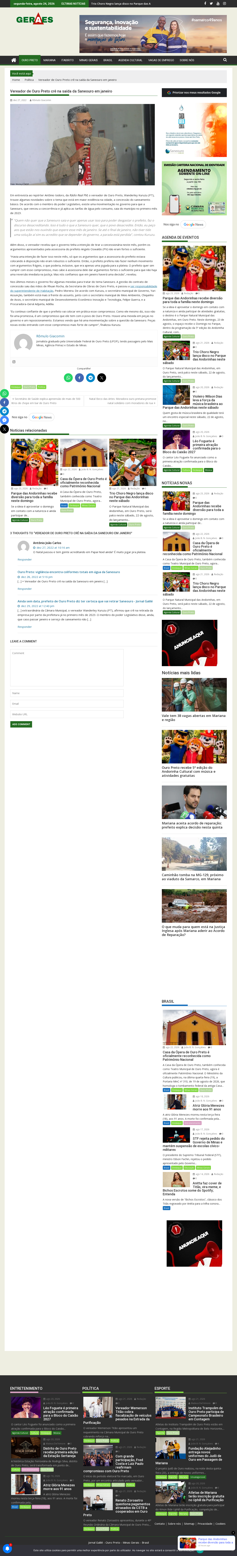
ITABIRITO (67, 60)
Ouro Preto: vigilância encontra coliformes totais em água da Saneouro (69, 572)
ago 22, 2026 (70, 469)
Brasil (64, 505)
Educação (189, 1167)
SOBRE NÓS (187, 60)
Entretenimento (193, 1123)
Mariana (184, 1477)
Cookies (221, 1523)
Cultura (186, 470)
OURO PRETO (30, 60)
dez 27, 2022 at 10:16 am (53, 547)
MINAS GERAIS (88, 60)
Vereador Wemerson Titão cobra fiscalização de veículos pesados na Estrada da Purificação (150, 3)
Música (208, 470)
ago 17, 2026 (202, 1129)
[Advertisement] (194, 967)
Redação (37, 488)
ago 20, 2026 (202, 387)
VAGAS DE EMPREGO (161, 60)
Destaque (16, 387)
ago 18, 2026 (202, 1096)
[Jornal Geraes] (14, 59)
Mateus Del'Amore (55, 1443)
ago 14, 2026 (202, 1174)
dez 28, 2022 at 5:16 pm (36, 577)
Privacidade (205, 1523)
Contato (160, 1523)
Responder (25, 559)
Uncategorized (198, 1477)
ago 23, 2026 (21, 488)
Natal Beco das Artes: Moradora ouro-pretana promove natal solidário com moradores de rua (122, 401)
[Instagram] (14, 362)
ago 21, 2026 (119, 488)
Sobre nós (174, 1523)
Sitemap (189, 1523)
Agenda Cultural (130, 60)
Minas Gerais (88, 505)
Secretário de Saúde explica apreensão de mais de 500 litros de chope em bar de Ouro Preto (45, 401)
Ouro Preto (29, 387)
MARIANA (50, 60)
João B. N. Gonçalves (92, 469)
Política (41, 387)
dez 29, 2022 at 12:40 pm (37, 606)
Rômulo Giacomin (41, 100)
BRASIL (108, 60)
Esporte (160, 1432)
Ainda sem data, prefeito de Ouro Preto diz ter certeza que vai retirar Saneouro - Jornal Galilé (85, 601)
